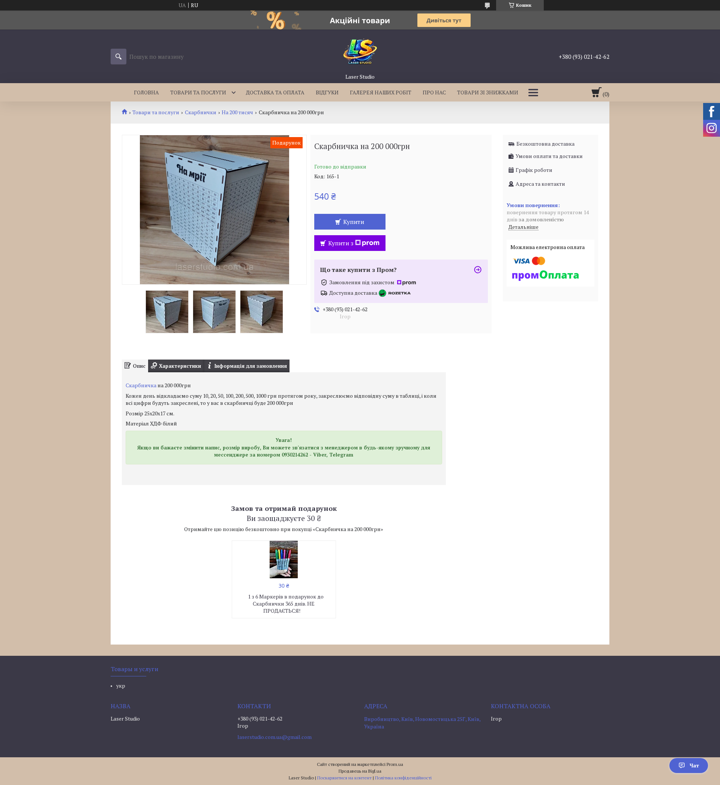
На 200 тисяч (237, 112)
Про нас (434, 92)
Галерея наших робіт (380, 92)
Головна (146, 92)
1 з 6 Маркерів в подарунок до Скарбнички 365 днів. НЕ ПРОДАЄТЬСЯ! (286, 603)
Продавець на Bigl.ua (360, 771)
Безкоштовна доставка (545, 143)
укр (120, 685)
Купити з (340, 243)
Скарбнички (200, 112)
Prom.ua (395, 764)
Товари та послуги (198, 92)
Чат (694, 765)
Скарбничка (141, 385)
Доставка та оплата (275, 92)
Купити (353, 222)
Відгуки (327, 92)
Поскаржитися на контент (344, 778)
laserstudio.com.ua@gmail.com (274, 737)
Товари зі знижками (487, 92)
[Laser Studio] (360, 51)
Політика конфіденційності (403, 778)
